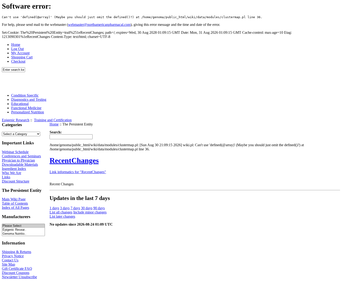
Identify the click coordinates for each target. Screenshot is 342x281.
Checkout (18, 61)
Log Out (17, 49)
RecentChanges (74, 160)
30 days (86, 208)
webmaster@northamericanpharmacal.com (99, 25)
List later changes (62, 216)
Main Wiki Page (14, 199)
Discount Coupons (15, 273)
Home (15, 45)
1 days (54, 208)
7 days (75, 208)
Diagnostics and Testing (28, 100)
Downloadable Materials (20, 164)
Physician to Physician (18, 160)
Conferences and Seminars (21, 156)
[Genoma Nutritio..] (23, 234)
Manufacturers (16, 216)
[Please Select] (23, 226)
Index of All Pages (15, 208)
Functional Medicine (26, 108)
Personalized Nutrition (27, 112)
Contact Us (10, 260)
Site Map (8, 264)
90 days (99, 208)
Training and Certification (53, 120)
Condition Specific (25, 95)
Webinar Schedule (15, 152)
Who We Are (11, 173)
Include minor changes (90, 212)
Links (6, 177)
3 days (65, 208)
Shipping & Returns (16, 252)
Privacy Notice (13, 256)
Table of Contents (15, 203)
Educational (20, 104)
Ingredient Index (14, 169)
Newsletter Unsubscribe (19, 277)
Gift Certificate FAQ (17, 269)
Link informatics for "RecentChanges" (78, 172)
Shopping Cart (22, 57)
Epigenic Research (15, 120)
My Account (20, 53)
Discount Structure (15, 181)
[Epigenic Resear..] (23, 230)
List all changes (61, 212)
